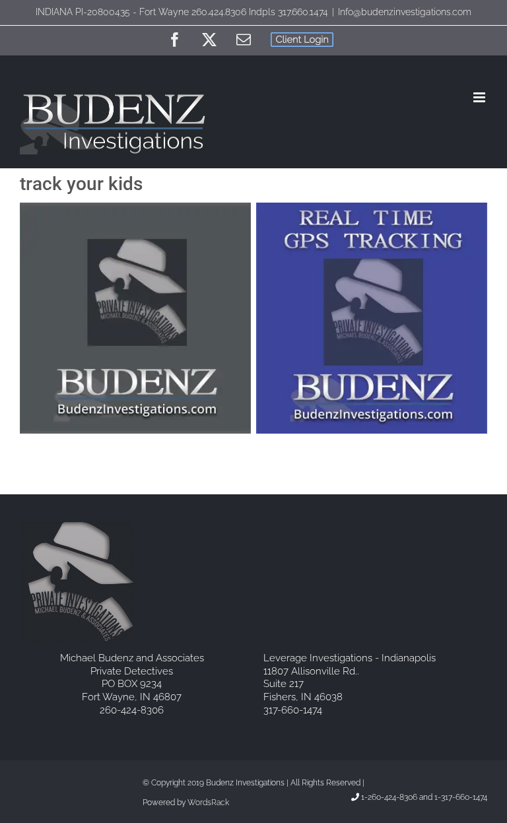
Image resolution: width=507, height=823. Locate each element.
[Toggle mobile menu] (480, 97)
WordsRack (208, 802)
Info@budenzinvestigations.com (404, 12)
